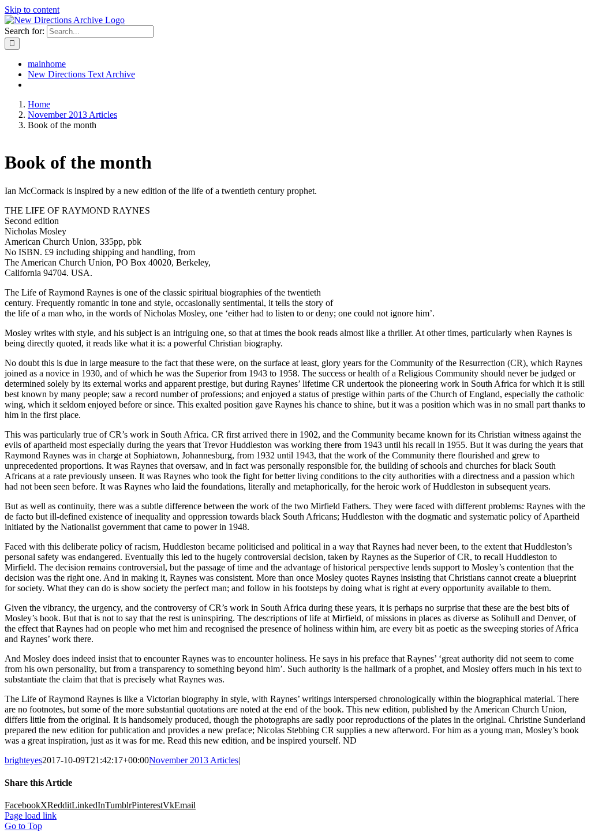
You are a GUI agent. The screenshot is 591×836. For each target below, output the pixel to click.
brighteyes (23, 760)
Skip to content (32, 9)
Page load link (31, 815)
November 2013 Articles (193, 760)
